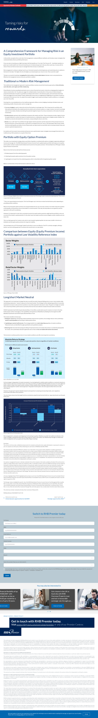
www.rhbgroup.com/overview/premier (35, 624)
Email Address (7, 534)
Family (71, 2)
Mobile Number (8, 541)
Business (77, 2)
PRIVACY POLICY (18, 616)
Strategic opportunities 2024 (56, 499)
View (93, 5)
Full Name (6, 520)
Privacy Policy (20, 714)
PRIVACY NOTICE (8, 616)
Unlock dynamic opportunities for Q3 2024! (17, 499)
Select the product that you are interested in (15, 562)
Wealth (65, 2)
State (5, 548)
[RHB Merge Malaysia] (8, 2)
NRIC (5, 527)
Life (83, 2)
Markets (88, 2)
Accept (86, 714)
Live (93, 2)
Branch (5, 555)
